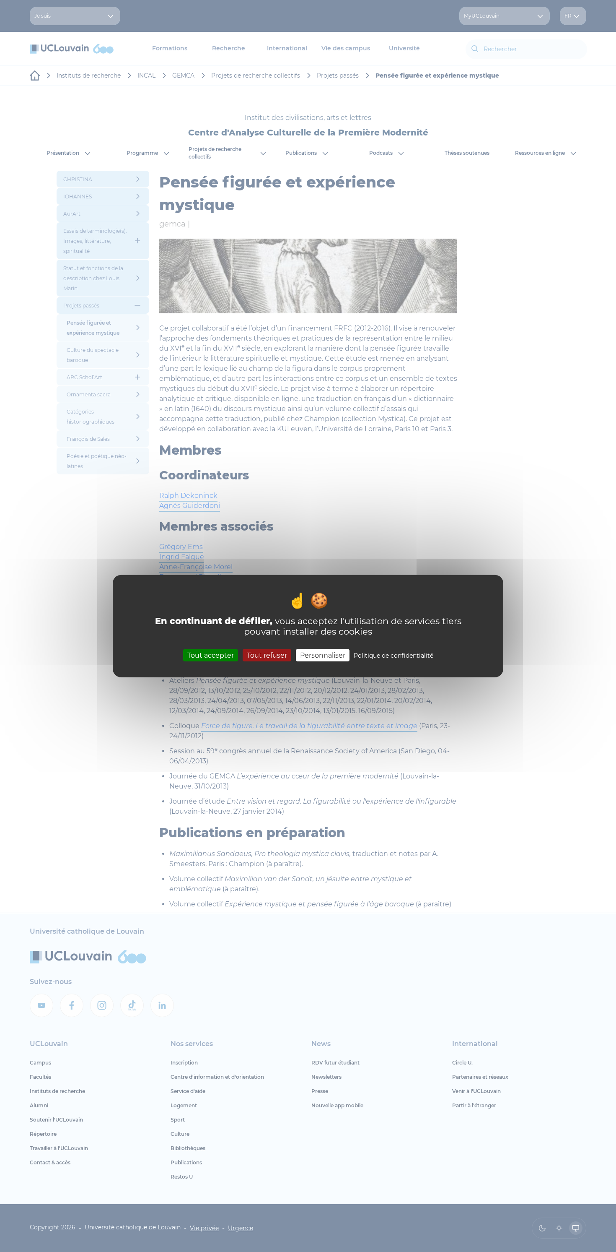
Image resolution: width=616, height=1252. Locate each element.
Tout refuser (267, 655)
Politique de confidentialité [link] (393, 655)
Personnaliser (322, 655)
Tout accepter (210, 655)
